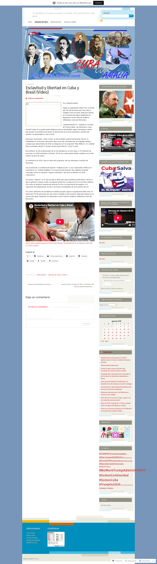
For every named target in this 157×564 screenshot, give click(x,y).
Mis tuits (102, 243)
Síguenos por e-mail (109, 270)
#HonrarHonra (56, 22)
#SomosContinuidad (114, 475)
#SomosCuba (108, 480)
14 (112, 332)
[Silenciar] (130, 150)
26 (104, 338)
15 (116, 332)
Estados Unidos (106, 488)
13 (108, 332)
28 (112, 338)
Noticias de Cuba (41, 22)
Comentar (86, 324)
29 (116, 338)
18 (128, 332)
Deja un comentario (35, 98)
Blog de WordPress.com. (31, 559)
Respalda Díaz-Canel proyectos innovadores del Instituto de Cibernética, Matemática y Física (116, 376)
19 (104, 335)
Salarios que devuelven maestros (38, 284)
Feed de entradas (32, 538)
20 (108, 335)
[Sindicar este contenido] (101, 352)
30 (120, 338)
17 (124, 332)
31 (124, 338)
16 (120, 332)
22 (116, 335)
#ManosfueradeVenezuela (111, 464)
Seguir (107, 285)
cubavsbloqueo (128, 485)
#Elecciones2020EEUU (111, 457)
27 (108, 338)
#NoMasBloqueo (105, 467)
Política (64, 275)
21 (112, 335)
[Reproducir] (103, 150)
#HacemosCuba (127, 458)
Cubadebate (107, 352)
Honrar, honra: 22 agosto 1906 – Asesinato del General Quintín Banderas (77, 285)
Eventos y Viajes (70, 22)
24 (124, 335)
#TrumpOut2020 (109, 484)
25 (128, 335)
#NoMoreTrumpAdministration (122, 470)
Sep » (107, 341)
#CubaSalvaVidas (118, 454)
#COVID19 (104, 453)
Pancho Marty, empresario (109, 365)
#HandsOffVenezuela (110, 460)
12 (104, 332)
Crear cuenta (30, 533)
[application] (118, 142)
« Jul (102, 341)
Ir (131, 16)
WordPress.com (31, 543)
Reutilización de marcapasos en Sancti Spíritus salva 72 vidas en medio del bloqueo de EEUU (115, 360)
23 (120, 335)
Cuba (122, 485)
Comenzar (98, 3)
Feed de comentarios (33, 540)
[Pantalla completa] (133, 150)
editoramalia (41, 275)
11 (128, 329)
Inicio (30, 22)
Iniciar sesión (30, 535)
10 (124, 329)
